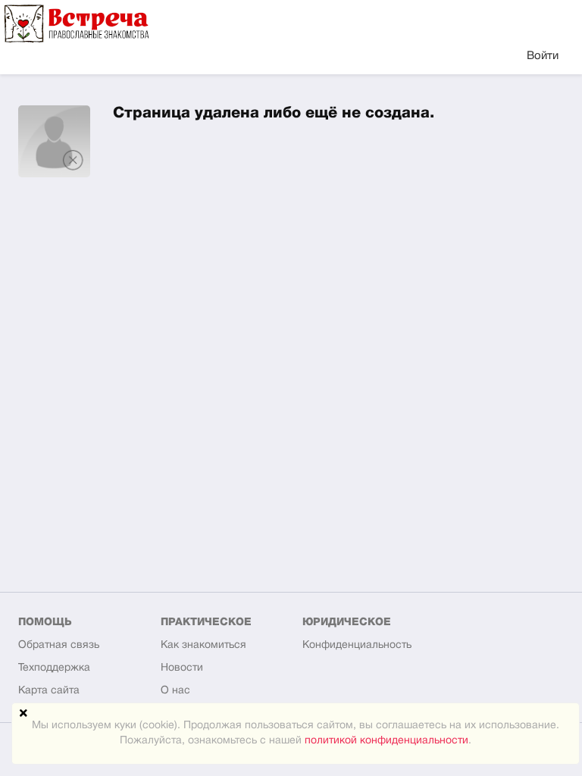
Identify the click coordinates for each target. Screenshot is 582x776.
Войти (543, 56)
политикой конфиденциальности (386, 741)
